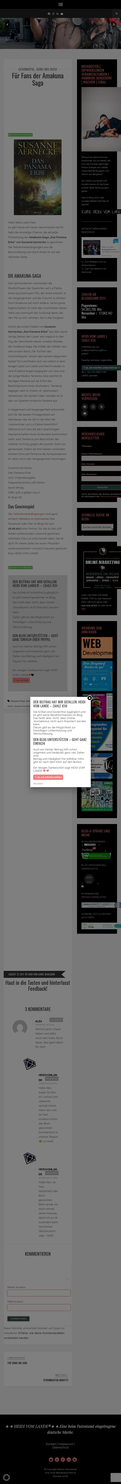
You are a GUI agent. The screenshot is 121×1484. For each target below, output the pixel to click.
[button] (6, 1477)
